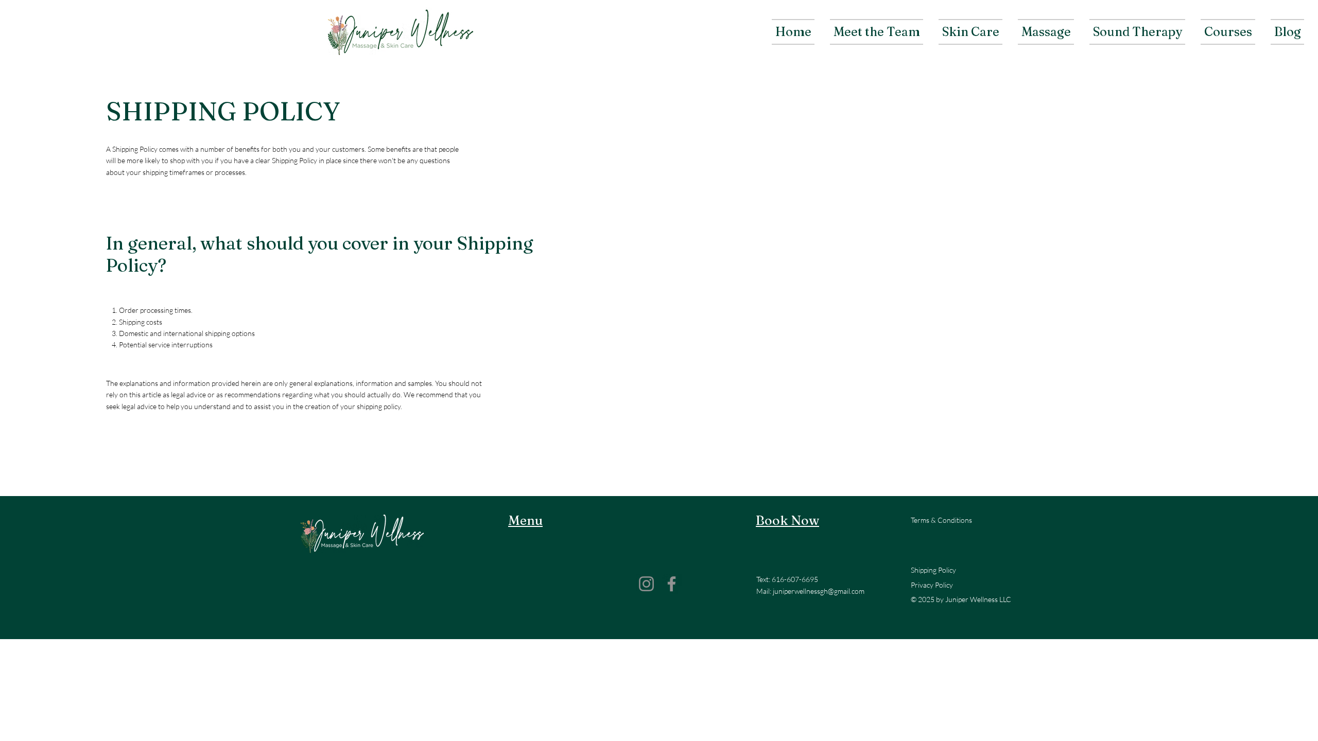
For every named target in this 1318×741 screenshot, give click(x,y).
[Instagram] (646, 584)
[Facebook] (672, 584)
